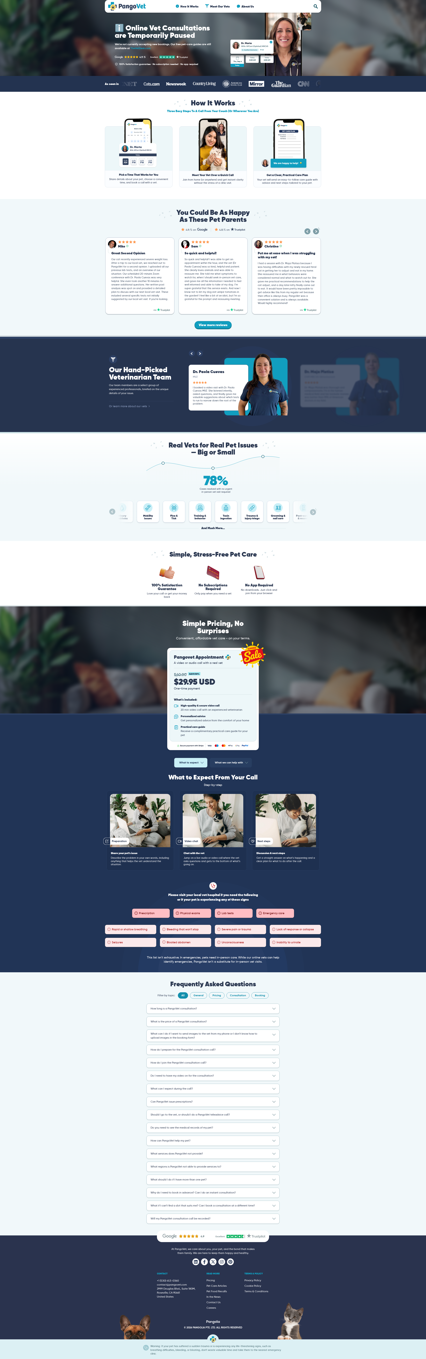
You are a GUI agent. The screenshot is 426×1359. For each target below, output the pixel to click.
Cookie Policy (252, 1285)
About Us (247, 6)
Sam (121, 246)
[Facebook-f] (204, 1261)
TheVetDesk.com (140, 48)
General (199, 995)
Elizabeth (271, 246)
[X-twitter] (213, 1261)
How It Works (189, 6)
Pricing (217, 995)
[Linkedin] (195, 1261)
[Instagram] (221, 1261)
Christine (198, 246)
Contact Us (213, 1302)
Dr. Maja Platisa (207, 371)
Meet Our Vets (220, 6)
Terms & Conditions (256, 1291)
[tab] (190, 762)
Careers (211, 1307)
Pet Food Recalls (217, 1291)
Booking (260, 995)
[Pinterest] (230, 1261)
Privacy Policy (252, 1280)
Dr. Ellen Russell (319, 371)
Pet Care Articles (217, 1285)
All (183, 995)
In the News (213, 1296)
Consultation (238, 995)
